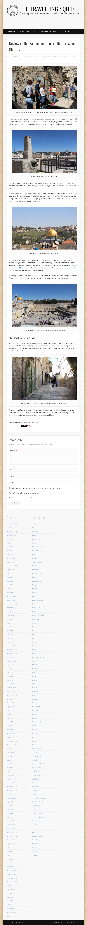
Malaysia (35, 684)
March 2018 (10, 684)
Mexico (34, 688)
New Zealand (36, 722)
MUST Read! (36, 707)
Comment (14, 450)
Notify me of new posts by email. (21, 498)
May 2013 (10, 901)
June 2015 (10, 809)
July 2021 (9, 543)
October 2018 (11, 657)
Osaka (34, 726)
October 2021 (11, 539)
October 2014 (11, 840)
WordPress (76, 922)
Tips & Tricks (66, 32)
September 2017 (12, 707)
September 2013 (12, 889)
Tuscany (35, 828)
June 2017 (10, 718)
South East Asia (37, 775)
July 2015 (9, 806)
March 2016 (10, 775)
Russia (34, 745)
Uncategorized (37, 836)
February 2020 (11, 596)
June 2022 (10, 528)
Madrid (34, 680)
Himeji (34, 596)
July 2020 (9, 577)
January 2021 (11, 562)
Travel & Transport (38, 813)
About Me (11, 32)
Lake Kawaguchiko (38, 657)
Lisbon (34, 669)
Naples (34, 714)
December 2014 (12, 832)
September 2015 (12, 798)
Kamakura (35, 642)
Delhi (34, 566)
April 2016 (10, 771)
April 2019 (10, 634)
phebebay (16, 57)
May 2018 (10, 676)
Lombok (34, 672)
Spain (34, 783)
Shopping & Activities (39, 764)
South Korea (36, 779)
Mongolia (35, 699)
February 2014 (11, 870)
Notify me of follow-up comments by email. (25, 493)
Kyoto (34, 653)
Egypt (34, 577)
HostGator (35, 604)
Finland (34, 589)
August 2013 (10, 893)
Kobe (34, 650)
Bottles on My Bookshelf (39, 547)
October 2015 (11, 794)
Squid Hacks (36, 787)
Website (12, 483)
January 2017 (11, 737)
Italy (33, 631)
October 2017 (11, 703)
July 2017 (9, 714)
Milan (34, 695)
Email (14, 476)
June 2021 (10, 547)
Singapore (35, 771)
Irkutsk (34, 623)
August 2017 (10, 710)
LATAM (34, 665)
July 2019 (9, 623)
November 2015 (12, 790)
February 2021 (11, 558)
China (34, 554)
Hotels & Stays (36, 608)
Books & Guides (37, 539)
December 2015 (12, 787)
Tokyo (34, 809)
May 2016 (10, 768)
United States (36, 844)
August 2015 (10, 802)
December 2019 (12, 604)
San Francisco (36, 749)
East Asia (35, 570)
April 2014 (10, 863)
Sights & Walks (63, 57)
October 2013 (11, 886)
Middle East (55, 57)
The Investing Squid (38, 798)
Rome (34, 741)
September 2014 (12, 844)
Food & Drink (36, 592)
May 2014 (10, 859)
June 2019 (10, 627)
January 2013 (11, 916)
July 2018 (9, 669)
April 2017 (10, 726)
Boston (34, 543)
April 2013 (10, 905)
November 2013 (12, 882)
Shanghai (35, 760)
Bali (33, 528)
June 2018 (10, 672)
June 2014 (10, 855)
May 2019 (10, 631)
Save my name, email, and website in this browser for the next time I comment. (36, 488)
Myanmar (35, 710)
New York (35, 718)
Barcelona (35, 531)
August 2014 (10, 847)
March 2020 (10, 592)
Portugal (35, 733)
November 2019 (12, 608)
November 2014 (12, 836)
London (34, 676)
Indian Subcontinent (38, 615)
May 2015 (10, 813)
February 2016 (11, 779)
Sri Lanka (35, 790)
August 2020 (10, 573)
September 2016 (12, 752)
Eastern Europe (37, 573)
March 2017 (10, 729)
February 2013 (11, 912)
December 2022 (12, 524)
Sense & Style (36, 756)
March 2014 (10, 867)
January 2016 (11, 783)
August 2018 (10, 665)
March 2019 (10, 638)
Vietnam (35, 855)
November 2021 (12, 535)
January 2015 (11, 828)
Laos (33, 661)
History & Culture (37, 600)
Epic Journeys (36, 581)
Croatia (34, 558)
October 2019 (11, 611)
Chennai (35, 550)
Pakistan (35, 729)
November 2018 (12, 653)
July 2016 (9, 760)
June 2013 (10, 897)
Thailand (35, 794)
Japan (34, 634)
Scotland (35, 752)
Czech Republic (37, 562)
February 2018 (11, 688)
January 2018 (11, 691)
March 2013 (10, 908)
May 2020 (10, 585)
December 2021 (12, 531)
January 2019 (11, 646)
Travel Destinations (28, 32)
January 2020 (11, 600)
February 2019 (11, 642)
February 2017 (11, 733)
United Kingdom (37, 840)
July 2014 (9, 851)
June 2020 (10, 581)
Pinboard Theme (65, 922)
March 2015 (10, 821)
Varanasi (35, 847)
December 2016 (12, 741)
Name (14, 470)
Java (33, 638)
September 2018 (12, 661)
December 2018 (12, 650)
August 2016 (10, 756)
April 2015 (10, 817)
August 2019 (10, 619)
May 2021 (10, 550)
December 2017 (12, 695)
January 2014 (11, 874)
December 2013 (12, 878)
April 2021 (10, 554)
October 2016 (11, 749)
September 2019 (12, 615)
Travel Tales (36, 821)
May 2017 (10, 722)
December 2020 (12, 566)
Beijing (34, 535)
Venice (34, 851)
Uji (33, 832)
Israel (49, 57)
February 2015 (11, 825)
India (33, 611)
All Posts (45, 57)
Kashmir (34, 646)
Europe (34, 585)
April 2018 (10, 680)
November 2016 (12, 745)
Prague (34, 737)
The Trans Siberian (38, 802)
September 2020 (12, 570)
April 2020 (10, 589)
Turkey (34, 825)
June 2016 (10, 764)
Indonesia (35, 619)
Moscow (35, 703)
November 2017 (12, 699)
